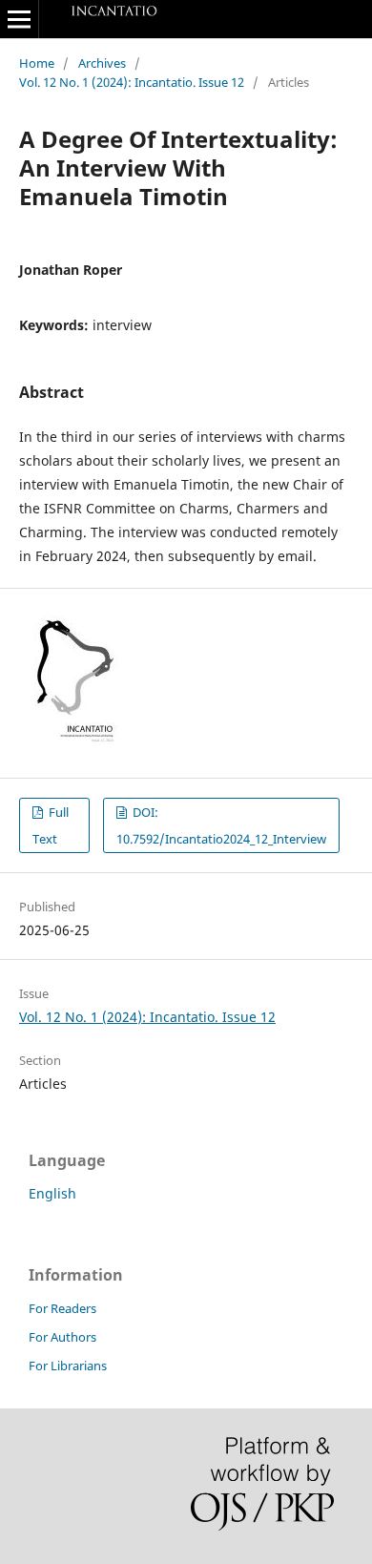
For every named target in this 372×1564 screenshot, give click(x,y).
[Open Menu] (19, 19)
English (52, 1193)
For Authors (62, 1336)
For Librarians (68, 1365)
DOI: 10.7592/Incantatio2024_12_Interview (221, 825)
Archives (102, 63)
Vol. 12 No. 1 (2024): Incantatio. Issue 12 (131, 82)
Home (36, 63)
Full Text (50, 825)
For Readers (62, 1308)
